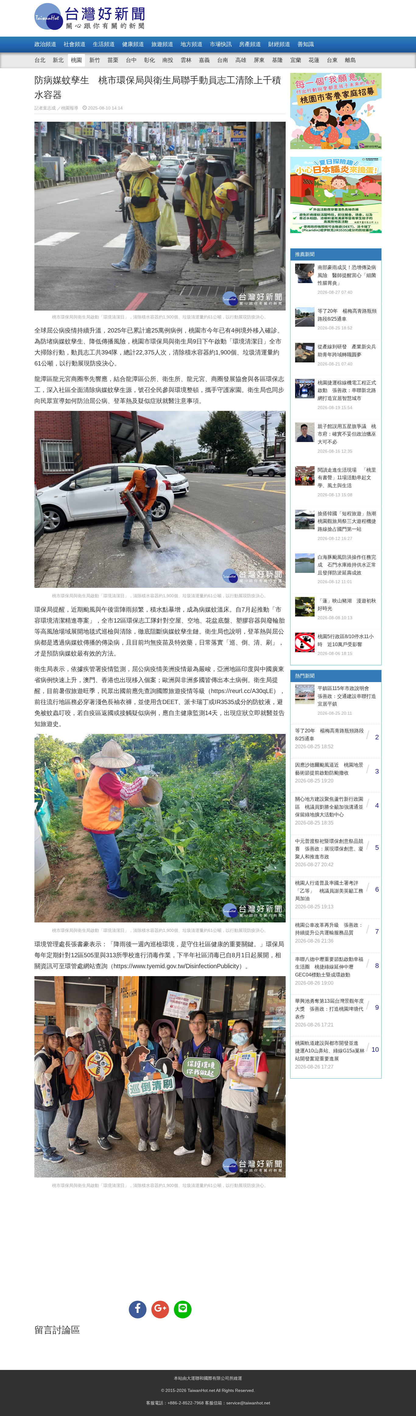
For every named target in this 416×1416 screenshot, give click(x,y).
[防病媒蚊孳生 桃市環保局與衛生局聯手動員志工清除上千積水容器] (138, 1309)
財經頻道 (279, 44)
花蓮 (313, 60)
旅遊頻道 (162, 44)
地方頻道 (192, 44)
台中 (131, 60)
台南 (222, 60)
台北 (39, 60)
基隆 (277, 60)
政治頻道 (45, 44)
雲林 (186, 60)
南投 (167, 60)
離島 (350, 60)
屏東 (259, 60)
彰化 (149, 60)
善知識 (306, 44)
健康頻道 (133, 44)
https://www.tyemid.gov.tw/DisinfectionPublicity (176, 966)
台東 (332, 60)
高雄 (240, 60)
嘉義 (204, 60)
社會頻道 (75, 44)
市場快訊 (221, 44)
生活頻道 (104, 44)
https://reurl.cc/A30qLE (242, 691)
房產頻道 (250, 44)
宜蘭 (295, 60)
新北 (58, 60)
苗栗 (113, 60)
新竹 (94, 60)
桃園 (76, 60)
